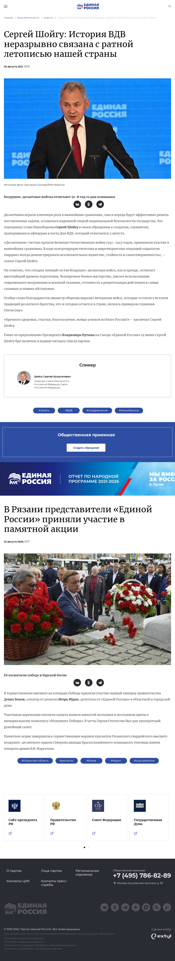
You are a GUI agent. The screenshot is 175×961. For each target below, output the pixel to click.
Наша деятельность (28, 17)
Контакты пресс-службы (54, 883)
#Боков (91, 760)
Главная (8, 17)
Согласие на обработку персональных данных (33, 948)
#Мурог (116, 760)
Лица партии (51, 871)
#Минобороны (129, 410)
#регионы (66, 760)
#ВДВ (68, 410)
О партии (14, 871)
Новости (48, 17)
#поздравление (97, 410)
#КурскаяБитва (144, 760)
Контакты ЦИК (18, 881)
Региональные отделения (87, 872)
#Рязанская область (35, 760)
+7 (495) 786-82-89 (142, 875)
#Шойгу (44, 410)
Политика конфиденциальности (24, 941)
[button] (84, 847)
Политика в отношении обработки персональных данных (40, 945)
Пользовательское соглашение (24, 938)
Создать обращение (86, 447)
